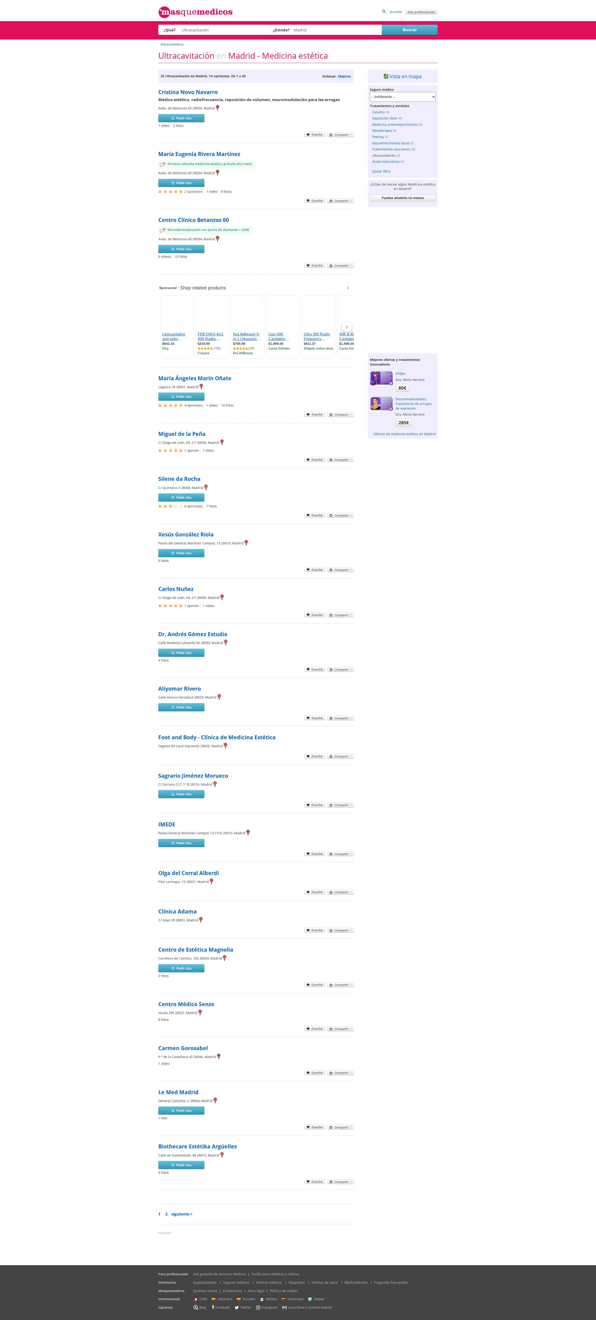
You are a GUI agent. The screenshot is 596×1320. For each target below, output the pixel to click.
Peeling (378, 137)
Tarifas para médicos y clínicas (275, 1274)
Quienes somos (205, 1291)
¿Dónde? (281, 30)
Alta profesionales (421, 12)
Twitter (245, 1307)
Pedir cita (183, 118)
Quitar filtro (381, 171)
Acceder (396, 12)
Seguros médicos (236, 1282)
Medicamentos (356, 1282)
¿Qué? (170, 30)
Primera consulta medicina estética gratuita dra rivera (210, 164)
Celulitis (378, 112)
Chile (203, 1299)
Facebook (222, 1307)
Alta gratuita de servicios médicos (219, 1274)
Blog (202, 1307)
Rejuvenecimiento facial (391, 143)
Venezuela (296, 1299)
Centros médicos (269, 1282)
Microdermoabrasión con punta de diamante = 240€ (208, 229)
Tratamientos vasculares (391, 149)
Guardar (317, 134)
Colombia (225, 1299)
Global (319, 1299)
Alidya (400, 373)
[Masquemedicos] (195, 17)
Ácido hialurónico (386, 161)
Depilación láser (384, 118)
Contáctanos (232, 1291)
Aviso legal (256, 1291)
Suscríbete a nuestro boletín (310, 1307)
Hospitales (297, 1282)
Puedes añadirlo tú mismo (403, 198)
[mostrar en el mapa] (217, 108)
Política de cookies (284, 1291)
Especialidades (205, 1282)
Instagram (270, 1307)
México (271, 1299)
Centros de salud (325, 1282)
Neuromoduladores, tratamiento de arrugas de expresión (414, 403)
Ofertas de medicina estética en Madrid (404, 434)
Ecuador (249, 1299)
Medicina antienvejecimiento (394, 124)
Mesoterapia (382, 130)
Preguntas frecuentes (391, 1282)
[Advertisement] (403, 279)
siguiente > (182, 1214)
